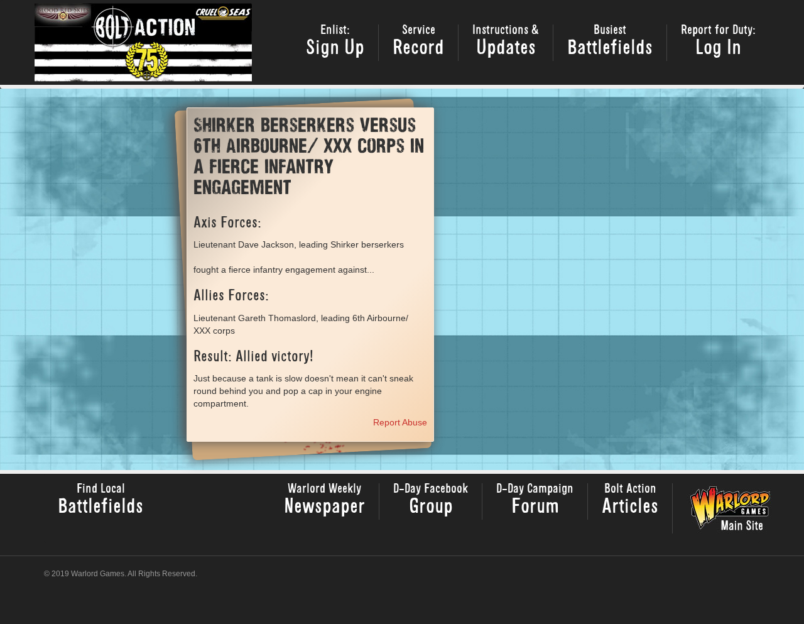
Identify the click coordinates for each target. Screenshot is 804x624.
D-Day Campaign (534, 500)
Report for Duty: (718, 42)
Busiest (610, 42)
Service (418, 42)
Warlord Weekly (324, 500)
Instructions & (505, 42)
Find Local (100, 500)
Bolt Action (630, 500)
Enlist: (335, 42)
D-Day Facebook (430, 500)
